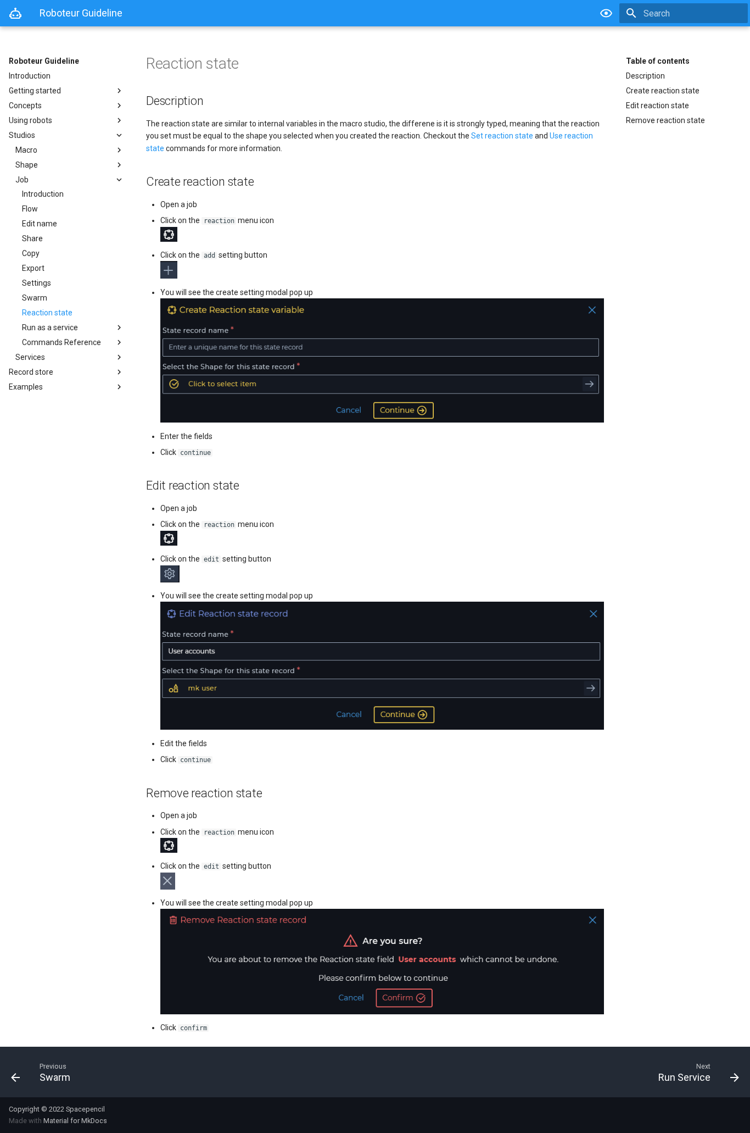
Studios (22, 135)
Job (22, 179)
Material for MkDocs (75, 1121)
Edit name (39, 223)
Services (30, 357)
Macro (26, 150)
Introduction (30, 75)
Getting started (35, 90)
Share (32, 238)
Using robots (30, 120)
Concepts (25, 105)
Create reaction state (662, 90)
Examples (26, 386)
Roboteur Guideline (44, 61)
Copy (31, 253)
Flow (30, 208)
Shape (26, 164)
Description (645, 75)
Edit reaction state (657, 105)
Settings (36, 283)
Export (33, 268)
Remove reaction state (665, 120)
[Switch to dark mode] (606, 13)
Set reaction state (502, 135)
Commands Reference (61, 342)
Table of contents (658, 61)
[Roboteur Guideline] (15, 13)
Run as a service (50, 327)
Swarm (34, 297)
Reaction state (47, 312)
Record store (31, 372)
